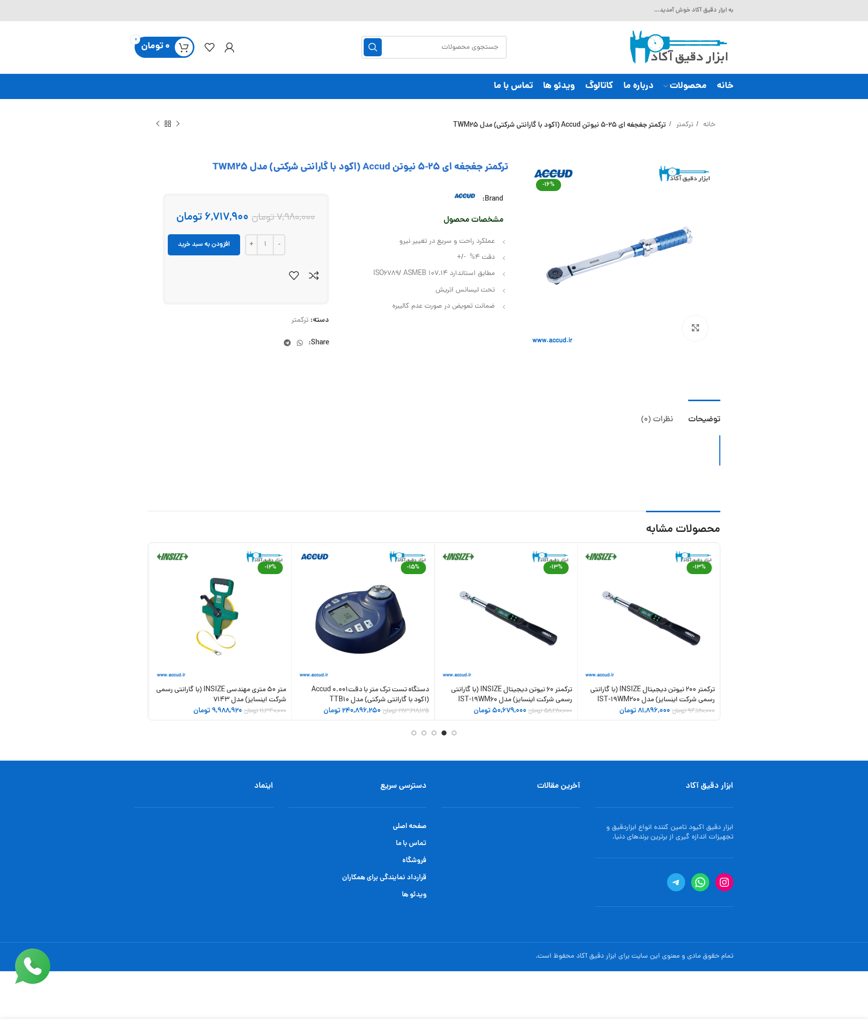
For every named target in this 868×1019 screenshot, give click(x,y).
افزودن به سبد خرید (204, 244)
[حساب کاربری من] (230, 47)
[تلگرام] (676, 882)
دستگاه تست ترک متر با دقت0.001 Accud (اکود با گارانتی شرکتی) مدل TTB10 (370, 695)
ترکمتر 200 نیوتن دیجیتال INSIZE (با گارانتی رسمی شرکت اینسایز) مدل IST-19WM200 (652, 695)
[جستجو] (373, 47)
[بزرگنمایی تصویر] (695, 328)
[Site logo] (677, 48)
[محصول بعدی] (158, 124)
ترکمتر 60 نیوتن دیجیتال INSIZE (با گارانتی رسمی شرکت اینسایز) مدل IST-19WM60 (511, 695)
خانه (708, 125)
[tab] (704, 415)
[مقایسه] (314, 275)
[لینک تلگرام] (287, 342)
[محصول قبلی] (178, 124)
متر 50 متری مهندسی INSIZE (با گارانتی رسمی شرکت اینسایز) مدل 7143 (221, 695)
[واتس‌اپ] (700, 882)
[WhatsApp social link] (300, 342)
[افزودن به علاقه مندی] (294, 275)
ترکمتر (683, 125)
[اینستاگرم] (724, 882)
